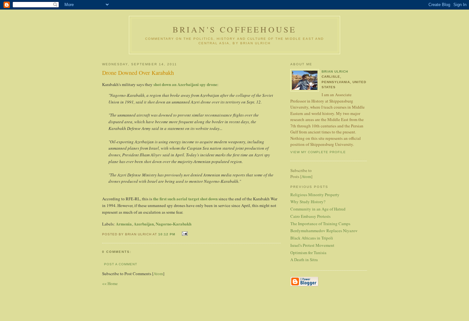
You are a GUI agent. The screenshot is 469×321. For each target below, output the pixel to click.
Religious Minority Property (314, 194)
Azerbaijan (144, 224)
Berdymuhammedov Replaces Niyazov (324, 230)
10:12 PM (167, 234)
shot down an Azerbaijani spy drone (185, 84)
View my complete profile (318, 152)
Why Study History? (307, 201)
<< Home (110, 283)
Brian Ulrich (335, 71)
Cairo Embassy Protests (310, 216)
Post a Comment (120, 264)
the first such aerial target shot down (185, 199)
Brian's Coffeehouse (235, 29)
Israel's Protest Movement (312, 245)
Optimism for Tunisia (308, 252)
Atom (158, 273)
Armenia (124, 224)
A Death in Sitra (304, 259)
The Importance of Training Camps (320, 223)
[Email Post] (184, 234)
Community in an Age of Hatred (318, 209)
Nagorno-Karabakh (173, 224)
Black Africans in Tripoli (311, 238)
